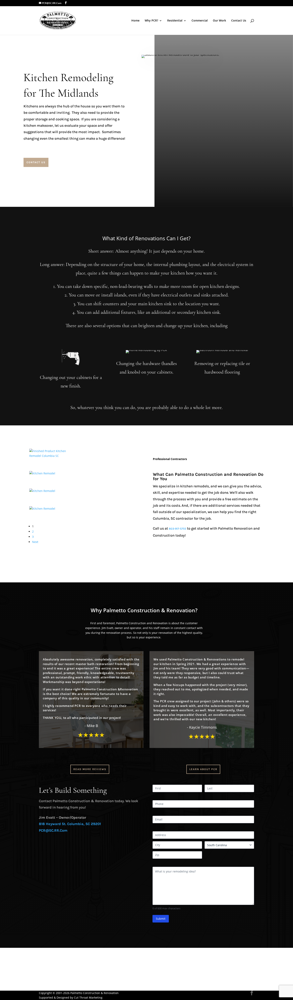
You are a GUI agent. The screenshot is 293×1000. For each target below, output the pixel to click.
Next (35, 542)
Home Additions (49, 964)
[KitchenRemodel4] (42, 491)
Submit (160, 919)
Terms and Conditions (53, 983)
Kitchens (44, 950)
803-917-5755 (177, 528)
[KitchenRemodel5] (42, 508)
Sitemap (44, 988)
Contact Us (238, 20)
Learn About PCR (203, 769)
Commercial (200, 20)
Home (135, 20)
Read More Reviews (89, 769)
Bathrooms (46, 955)
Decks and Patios (50, 960)
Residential (174, 20)
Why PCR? (151, 20)
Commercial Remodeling (55, 969)
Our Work (219, 20)
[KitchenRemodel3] (42, 473)
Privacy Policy (48, 978)
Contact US (36, 162)
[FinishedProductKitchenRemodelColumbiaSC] (53, 456)
